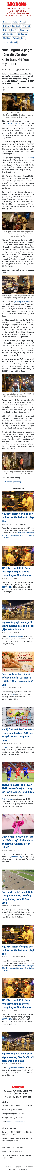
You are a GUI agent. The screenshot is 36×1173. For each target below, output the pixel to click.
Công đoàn (24, 30)
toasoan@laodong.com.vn (16, 1122)
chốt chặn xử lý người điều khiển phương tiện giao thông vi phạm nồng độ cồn (18, 535)
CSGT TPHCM (7, 587)
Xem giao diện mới (10, 42)
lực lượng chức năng (22, 302)
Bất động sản (22, 34)
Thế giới (16, 38)
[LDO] (18, 501)
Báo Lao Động (29, 158)
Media (22, 22)
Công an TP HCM (13, 123)
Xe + (23, 38)
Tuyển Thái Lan (7, 799)
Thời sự (6, 30)
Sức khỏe (6, 38)
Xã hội (15, 22)
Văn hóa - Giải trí (9, 34)
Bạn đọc (14, 30)
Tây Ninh (5, 747)
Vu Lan (12, 694)
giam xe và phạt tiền (16, 636)
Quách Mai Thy (16, 857)
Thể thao (6, 26)
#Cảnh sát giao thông (13, 482)
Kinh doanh (16, 26)
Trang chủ (6, 22)
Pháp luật (26, 26)
